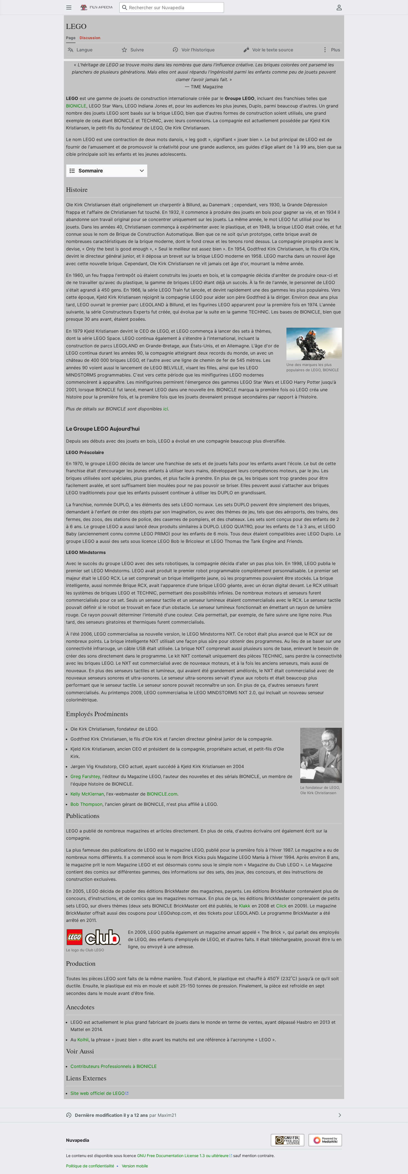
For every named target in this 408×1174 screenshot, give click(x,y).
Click (281, 906)
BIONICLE (76, 106)
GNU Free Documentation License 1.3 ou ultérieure (182, 1155)
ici (165, 409)
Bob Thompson (86, 804)
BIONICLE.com (162, 794)
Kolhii (83, 1039)
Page (70, 38)
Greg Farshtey (85, 776)
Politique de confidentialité (90, 1165)
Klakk (244, 906)
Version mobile (135, 1165)
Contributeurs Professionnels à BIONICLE (113, 1066)
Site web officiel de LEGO (97, 1093)
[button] (69, 7)
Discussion (90, 38)
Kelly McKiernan (87, 794)
